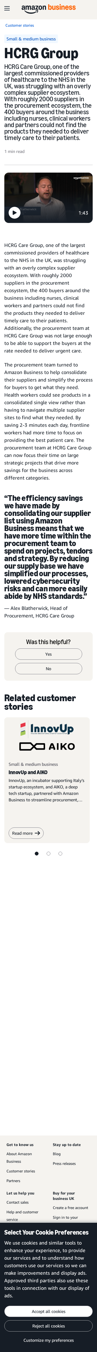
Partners (13, 1180)
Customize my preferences (48, 1340)
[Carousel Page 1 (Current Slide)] (37, 853)
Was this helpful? (48, 642)
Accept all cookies (48, 1311)
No (48, 668)
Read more (22, 833)
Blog (57, 1153)
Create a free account (70, 1207)
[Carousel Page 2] (48, 853)
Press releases (64, 1163)
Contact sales (17, 1202)
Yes (48, 654)
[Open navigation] (7, 8)
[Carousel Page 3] (60, 853)
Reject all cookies (48, 1326)
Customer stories (20, 1171)
